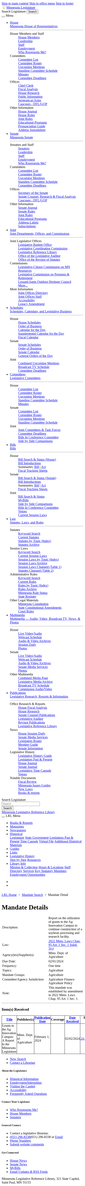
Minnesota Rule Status (32, 593)
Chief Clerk (25, 85)
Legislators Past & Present (35, 759)
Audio (38, 633)
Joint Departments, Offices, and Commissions (39, 233)
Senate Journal (27, 207)
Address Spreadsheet (31, 130)
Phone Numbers (20, 1140)
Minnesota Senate (21, 137)
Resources (34, 860)
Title (9, 1019)
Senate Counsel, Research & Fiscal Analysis (47, 196)
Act (43, 467)
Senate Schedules (29, 344)
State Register (27, 596)
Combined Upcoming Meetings (38, 363)
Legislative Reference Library (37, 252)
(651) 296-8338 (20, 1137)
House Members (29, 37)
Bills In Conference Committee (38, 437)
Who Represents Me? (32, 52)
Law (13, 518)
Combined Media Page (33, 678)
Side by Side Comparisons (35, 441)
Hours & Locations (51, 867)
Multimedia (17, 615)
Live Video (25, 633)
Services (28, 871)
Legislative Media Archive (35, 681)
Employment (26, 48)
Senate (14, 133)
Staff (21, 44)
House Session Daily (31, 733)
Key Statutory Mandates (50, 871)
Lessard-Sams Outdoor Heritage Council (44, 281)
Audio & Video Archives (34, 641)
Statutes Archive (28, 544)
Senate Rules (26, 211)
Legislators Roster (30, 741)
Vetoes (22, 511)
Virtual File (46, 841)
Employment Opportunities (27, 874)
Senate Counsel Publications (36, 715)
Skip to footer (64, 3)
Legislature (17, 837)
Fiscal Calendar (28, 337)
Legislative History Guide (35, 755)
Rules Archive (27, 589)
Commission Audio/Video (35, 689)
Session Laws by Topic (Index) (38, 559)
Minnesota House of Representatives (34, 26)
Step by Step (18, 860)
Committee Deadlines (32, 78)
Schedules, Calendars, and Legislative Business (41, 311)
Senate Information (30, 748)
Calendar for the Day (32, 330)
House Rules (26, 115)
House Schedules (29, 322)
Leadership (25, 41)
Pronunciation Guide (31, 126)
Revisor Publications (31, 722)
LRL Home (9, 895)
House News (18, 1160)
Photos (22, 648)
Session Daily (27, 644)
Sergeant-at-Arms (29, 100)
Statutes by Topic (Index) (34, 541)
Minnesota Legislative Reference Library (28, 812)
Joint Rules (25, 119)
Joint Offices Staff (30, 296)
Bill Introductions (29, 463)
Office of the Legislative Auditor (39, 256)
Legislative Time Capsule (34, 770)
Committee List (28, 59)
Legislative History (22, 856)
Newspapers (18, 830)
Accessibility (26, 300)
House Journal (27, 111)
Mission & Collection (24, 867)
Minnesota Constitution (33, 604)
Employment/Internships (26, 1082)
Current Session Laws (32, 515)
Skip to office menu (42, 3)
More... (23, 285)
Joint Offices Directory (33, 293)
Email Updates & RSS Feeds (29, 1171)
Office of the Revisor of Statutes (39, 259)
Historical (16, 834)
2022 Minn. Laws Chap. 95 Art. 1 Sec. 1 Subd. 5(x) (64, 944)
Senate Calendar (28, 352)
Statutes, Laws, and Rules (27, 522)
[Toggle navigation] (3, 16)
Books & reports (29, 793)
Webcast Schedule (30, 637)
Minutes (23, 74)
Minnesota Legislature (20, 7)
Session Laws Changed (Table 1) (39, 567)
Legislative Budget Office (35, 244)
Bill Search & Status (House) (37, 459)
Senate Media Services (33, 667)
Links (13, 852)
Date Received (72, 1019)
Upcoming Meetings (31, 67)
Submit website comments (27, 1144)
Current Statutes (28, 537)
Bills (13, 444)
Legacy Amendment (31, 304)
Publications (18, 693)
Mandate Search (32, 895)
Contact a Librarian (22, 1062)
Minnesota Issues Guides (34, 785)
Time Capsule (29, 841)
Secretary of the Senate (33, 193)
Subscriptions (27, 226)
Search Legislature (14, 11)
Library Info (18, 863)
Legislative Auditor (30, 718)
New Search (18, 1059)
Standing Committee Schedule (38, 70)
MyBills (23, 500)
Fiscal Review (27, 781)
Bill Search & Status (31, 496)
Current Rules (27, 581)
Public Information (30, 96)
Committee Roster (30, 63)
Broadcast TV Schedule (33, 367)
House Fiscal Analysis (32, 707)
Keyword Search (29, 533)
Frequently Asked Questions (28, 1093)
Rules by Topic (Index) (33, 585)
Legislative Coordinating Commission (42, 248)
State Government (37, 837)
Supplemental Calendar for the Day (41, 333)
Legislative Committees (25, 378)
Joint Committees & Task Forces (39, 430)
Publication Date (42, 1019)
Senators (23, 148)
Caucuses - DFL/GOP (32, 104)
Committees (17, 374)
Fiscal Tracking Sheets (32, 470)
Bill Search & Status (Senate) (37, 478)
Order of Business (30, 326)
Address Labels (28, 222)
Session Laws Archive (32, 563)
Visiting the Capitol (22, 1086)
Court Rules (26, 611)
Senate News (18, 1164)
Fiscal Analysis (28, 89)
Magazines (17, 826)
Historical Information (24, 1079)
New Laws (25, 789)
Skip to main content (15, 3)
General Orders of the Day (35, 356)
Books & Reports (21, 823)
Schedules (16, 307)
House (14, 22)
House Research (28, 93)
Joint (13, 230)
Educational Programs (32, 122)
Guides (14, 848)
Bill (36, 467)
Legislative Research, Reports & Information (39, 696)
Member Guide (28, 744)
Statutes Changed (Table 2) (35, 570)
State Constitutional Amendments (39, 607)
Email (59, 1137)
